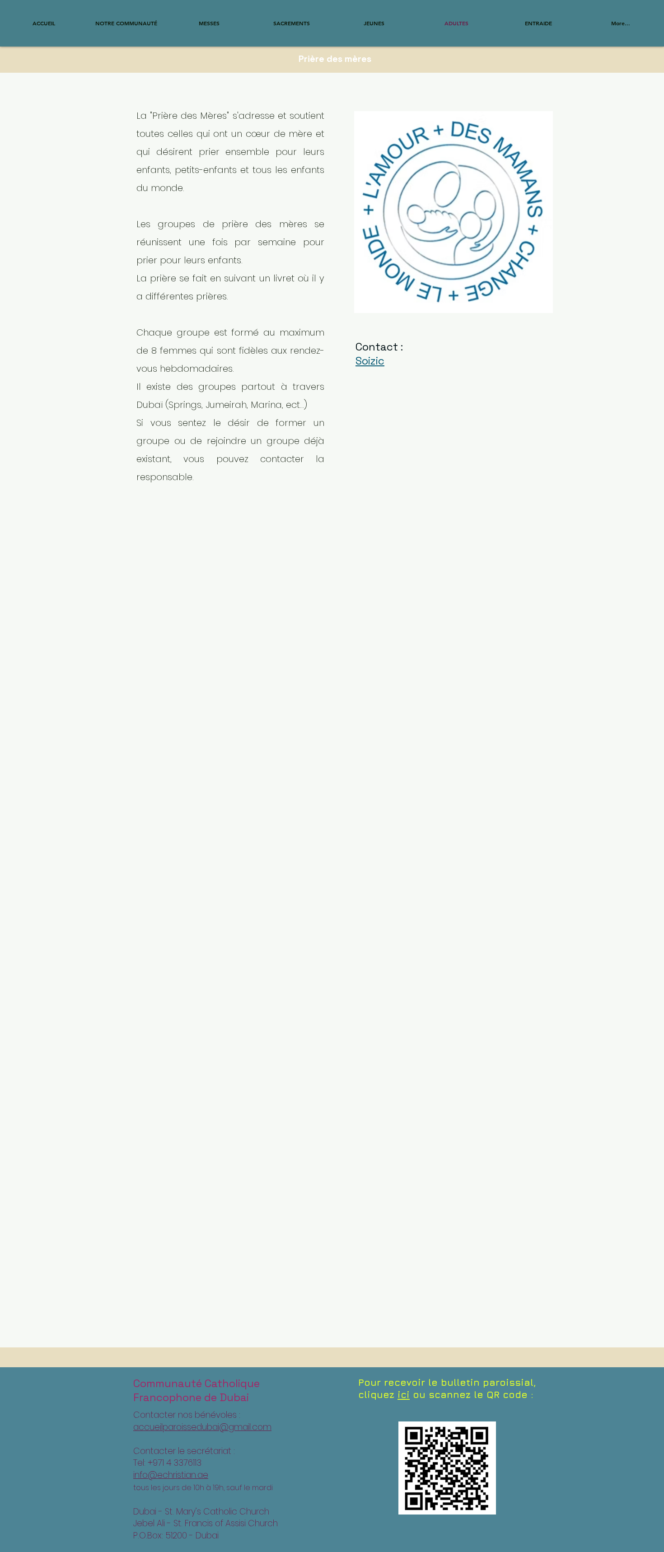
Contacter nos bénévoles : (186, 1415)
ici (403, 1394)
